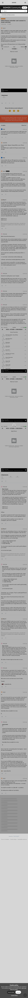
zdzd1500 (5, 142)
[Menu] (2, 2)
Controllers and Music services (8, 15)
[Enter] (2, 11)
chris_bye (5, 234)
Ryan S (4, 199)
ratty (4, 129)
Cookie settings (13, 839)
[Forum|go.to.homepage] (11, 8)
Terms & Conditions (5, 839)
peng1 (4, 692)
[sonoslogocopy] (14, 2)
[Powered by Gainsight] (14, 837)
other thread (3, 161)
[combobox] (14, 11)
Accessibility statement (22, 839)
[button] (1, 8)
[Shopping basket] (25, 2)
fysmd (4, 28)
